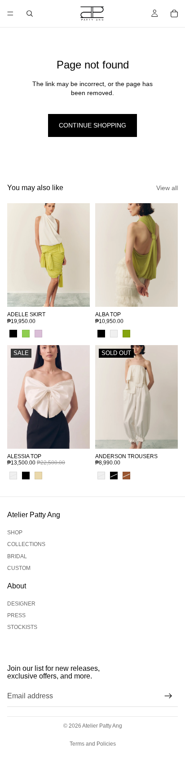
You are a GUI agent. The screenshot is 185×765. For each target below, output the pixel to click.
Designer (21, 604)
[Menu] (10, 13)
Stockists (22, 627)
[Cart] (174, 13)
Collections (26, 545)
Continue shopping (92, 125)
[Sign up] (168, 696)
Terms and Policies (93, 744)
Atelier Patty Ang (102, 726)
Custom (19, 568)
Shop (14, 532)
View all (167, 187)
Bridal (17, 556)
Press (16, 615)
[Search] (30, 13)
